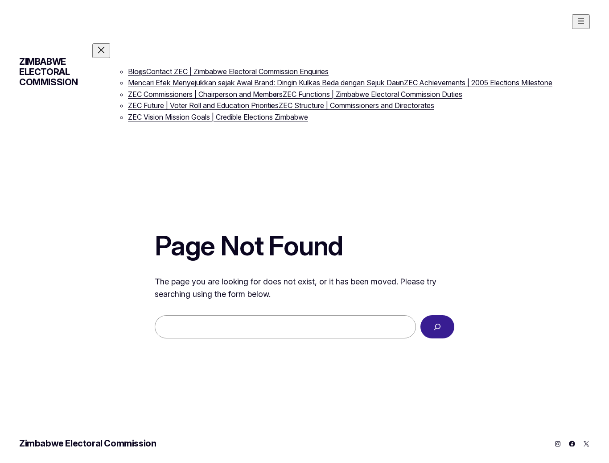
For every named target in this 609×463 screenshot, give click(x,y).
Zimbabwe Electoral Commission (48, 72)
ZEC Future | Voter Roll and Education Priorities (203, 105)
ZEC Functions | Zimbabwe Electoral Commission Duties (372, 94)
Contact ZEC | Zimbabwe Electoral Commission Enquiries (237, 71)
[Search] (437, 326)
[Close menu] (101, 50)
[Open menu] (581, 21)
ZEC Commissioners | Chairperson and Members (205, 94)
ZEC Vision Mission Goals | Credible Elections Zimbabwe (218, 117)
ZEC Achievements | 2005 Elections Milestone (478, 82)
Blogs (137, 71)
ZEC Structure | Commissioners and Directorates (356, 105)
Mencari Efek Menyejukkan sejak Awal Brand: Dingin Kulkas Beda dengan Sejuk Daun (266, 82)
